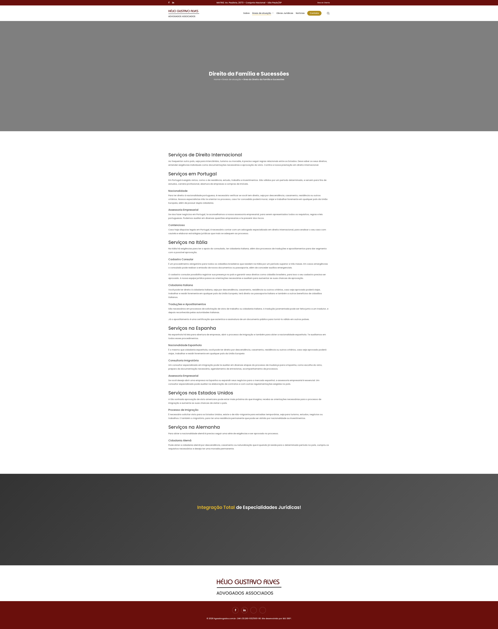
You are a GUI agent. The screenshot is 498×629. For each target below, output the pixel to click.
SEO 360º (287, 618)
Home (217, 79)
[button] (249, 540)
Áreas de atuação (231, 79)
